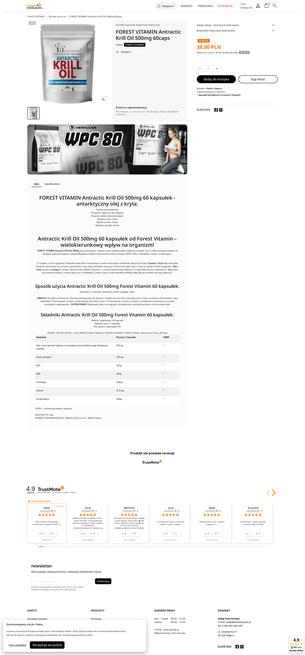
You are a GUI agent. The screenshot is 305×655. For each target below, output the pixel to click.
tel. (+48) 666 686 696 (230, 625)
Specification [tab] (52, 183)
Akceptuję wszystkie (47, 645)
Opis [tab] (36, 183)
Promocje (96, 618)
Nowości (186, 5)
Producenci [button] (205, 5)
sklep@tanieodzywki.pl (238, 622)
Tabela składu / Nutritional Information (218, 25)
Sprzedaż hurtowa (37, 618)
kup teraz (258, 79)
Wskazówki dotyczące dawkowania (216, 30)
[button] (166, 6)
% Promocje (225, 5)
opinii (63, 492)
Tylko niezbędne (17, 645)
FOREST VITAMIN (135, 44)
